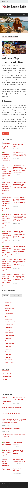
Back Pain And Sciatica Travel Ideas (11, 407)
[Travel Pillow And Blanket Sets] (7, 442)
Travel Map (8, 346)
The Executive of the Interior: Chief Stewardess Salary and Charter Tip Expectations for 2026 (19, 234)
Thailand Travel (9, 324)
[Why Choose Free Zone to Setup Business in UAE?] (7, 143)
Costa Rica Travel (9, 308)
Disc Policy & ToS (7, 376)
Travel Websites (9, 360)
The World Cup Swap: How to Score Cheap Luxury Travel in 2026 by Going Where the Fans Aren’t (19, 278)
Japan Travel (8, 319)
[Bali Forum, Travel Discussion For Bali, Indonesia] (7, 450)
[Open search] (24, 15)
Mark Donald (15, 65)
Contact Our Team (8, 374)
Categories (6, 295)
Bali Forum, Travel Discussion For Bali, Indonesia (18, 451)
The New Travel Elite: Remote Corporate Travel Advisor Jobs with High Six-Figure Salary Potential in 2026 (19, 169)
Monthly (13, 296)
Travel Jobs (8, 341)
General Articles (9, 313)
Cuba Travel (8, 311)
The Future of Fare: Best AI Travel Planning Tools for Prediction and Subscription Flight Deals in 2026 (19, 218)
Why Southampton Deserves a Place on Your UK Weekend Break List (19, 154)
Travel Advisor (9, 327)
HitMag (17, 486)
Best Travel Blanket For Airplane (11, 428)
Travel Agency (8, 330)
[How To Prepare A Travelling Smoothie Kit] (7, 459)
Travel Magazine (9, 343)
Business (7, 305)
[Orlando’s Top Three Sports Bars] (14, 47)
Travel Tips (4, 55)
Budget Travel (8, 302)
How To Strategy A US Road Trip (11, 413)
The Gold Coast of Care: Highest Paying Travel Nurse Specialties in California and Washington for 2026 (19, 263)
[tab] (5, 295)
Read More (5, 133)
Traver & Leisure (9, 362)
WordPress (10, 486)
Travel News (8, 349)
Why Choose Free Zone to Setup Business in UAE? (19, 144)
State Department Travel (11, 321)
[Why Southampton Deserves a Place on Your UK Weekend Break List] (7, 152)
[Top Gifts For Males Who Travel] (7, 469)
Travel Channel (9, 332)
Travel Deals (8, 338)
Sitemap (5, 379)
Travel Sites (8, 351)
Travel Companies (9, 335)
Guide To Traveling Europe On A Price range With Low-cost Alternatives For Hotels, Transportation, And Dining (14, 421)
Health (6, 316)
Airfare (7, 300)
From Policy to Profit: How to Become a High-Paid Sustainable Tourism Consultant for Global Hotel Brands (19, 201)
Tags (19, 296)
